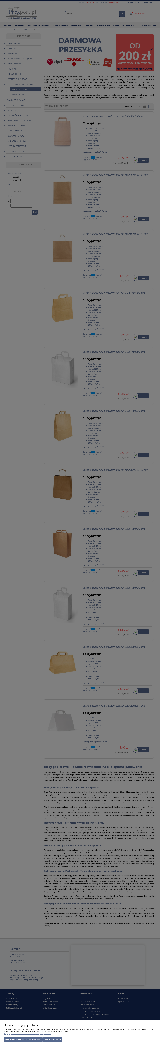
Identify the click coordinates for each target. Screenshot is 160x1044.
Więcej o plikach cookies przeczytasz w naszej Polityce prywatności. (27, 1034)
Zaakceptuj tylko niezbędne (16, 1039)
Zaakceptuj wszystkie (52, 1039)
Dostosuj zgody (35, 1039)
